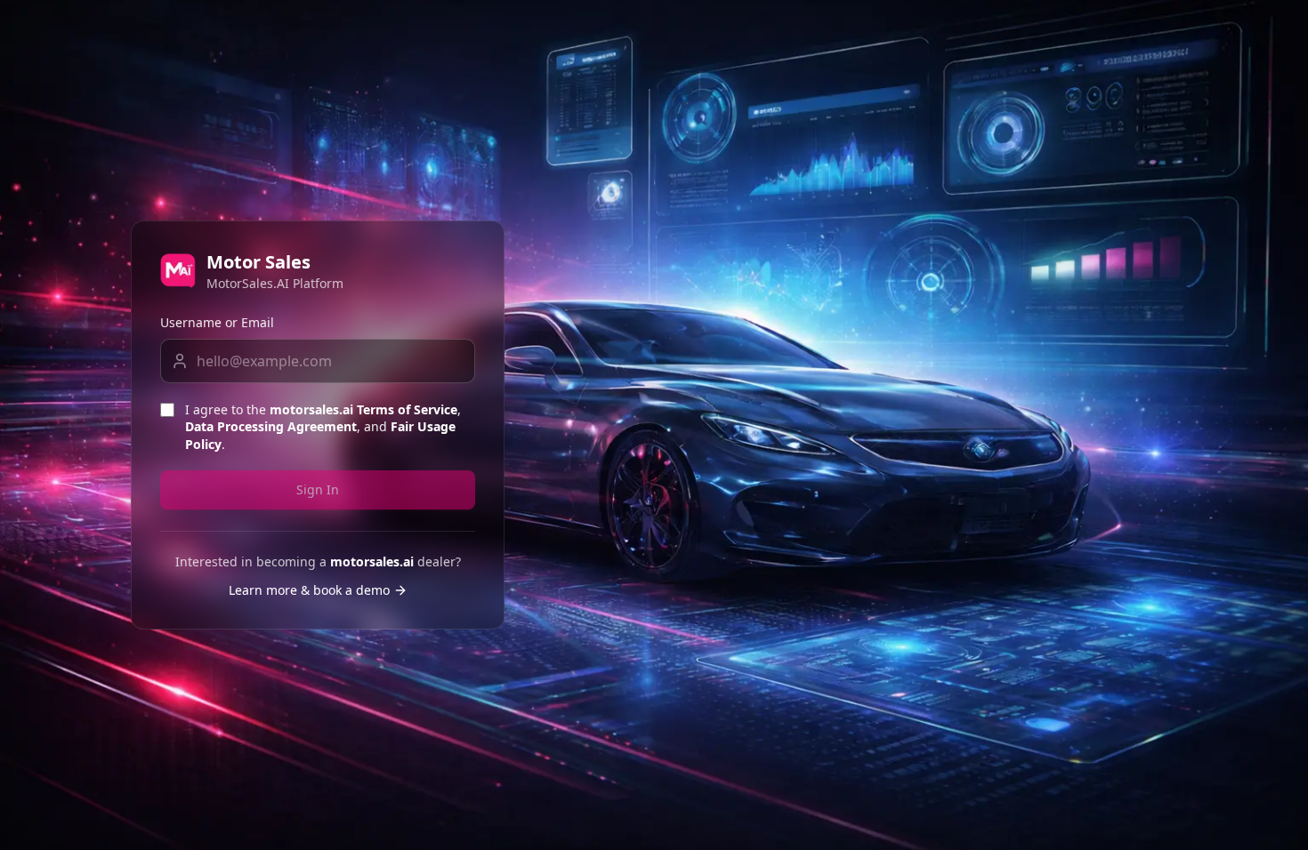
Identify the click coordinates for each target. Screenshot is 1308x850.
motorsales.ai (311, 409)
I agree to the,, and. (323, 427)
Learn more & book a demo (309, 589)
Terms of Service (407, 409)
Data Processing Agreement (271, 426)
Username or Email (217, 322)
